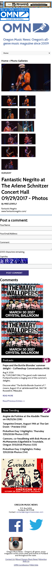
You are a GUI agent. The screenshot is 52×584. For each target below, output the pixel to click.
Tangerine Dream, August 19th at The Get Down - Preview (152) (26, 425)
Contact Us (10, 559)
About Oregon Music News (27, 559)
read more (8, 396)
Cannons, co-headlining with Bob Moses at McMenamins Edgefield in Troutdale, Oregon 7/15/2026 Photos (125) (26, 441)
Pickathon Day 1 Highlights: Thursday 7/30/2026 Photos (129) (23, 433)
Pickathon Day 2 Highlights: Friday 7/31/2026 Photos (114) (22, 451)
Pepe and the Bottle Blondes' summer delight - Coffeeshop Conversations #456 (26, 367)
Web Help (34, 565)
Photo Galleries (19, 60)
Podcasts (8, 360)
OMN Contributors (21, 565)
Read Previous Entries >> (14, 401)
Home (4, 60)
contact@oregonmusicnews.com (29, 512)
